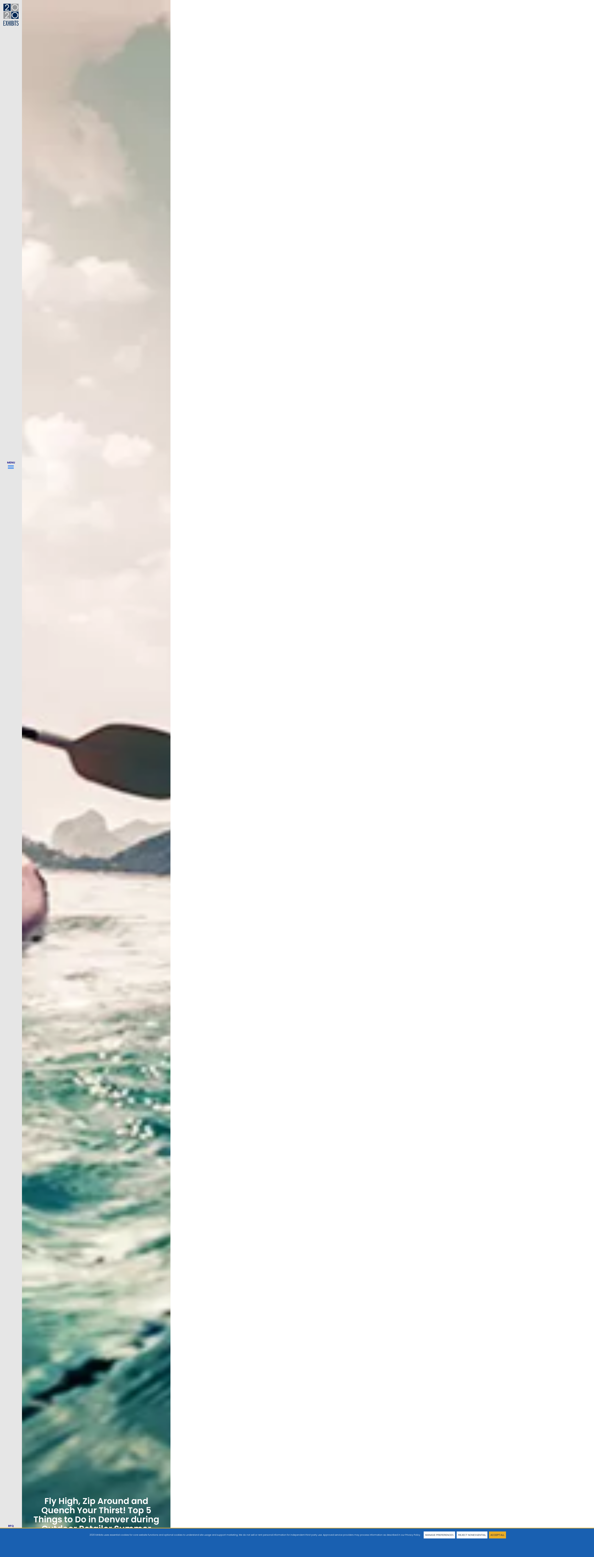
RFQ (11, 1526)
